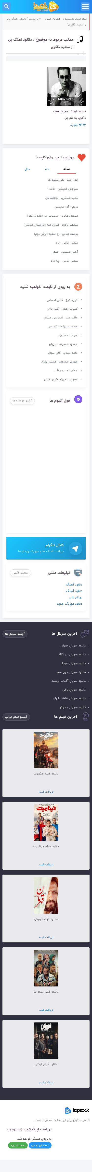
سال (27, 169)
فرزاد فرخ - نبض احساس (62, 300)
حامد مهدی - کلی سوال (63, 353)
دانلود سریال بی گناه (72, 654)
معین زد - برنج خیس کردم (61, 379)
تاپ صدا (46, 6)
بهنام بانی (75, 597)
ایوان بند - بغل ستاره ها (63, 180)
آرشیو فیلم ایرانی (16, 717)
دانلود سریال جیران (73, 646)
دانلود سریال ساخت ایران (69, 698)
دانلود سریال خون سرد (71, 672)
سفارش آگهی (20, 573)
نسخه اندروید (18, 1145)
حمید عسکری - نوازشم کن (61, 198)
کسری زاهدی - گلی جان (63, 309)
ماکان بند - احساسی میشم (61, 318)
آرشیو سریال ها (15, 634)
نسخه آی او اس (40, 1145)
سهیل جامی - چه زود (64, 261)
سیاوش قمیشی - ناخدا (63, 189)
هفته (66, 169)
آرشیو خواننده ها (22, 401)
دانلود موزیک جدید (69, 604)
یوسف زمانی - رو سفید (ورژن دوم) (56, 234)
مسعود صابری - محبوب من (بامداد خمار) (52, 216)
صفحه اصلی (52, 19)
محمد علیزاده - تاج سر (63, 326)
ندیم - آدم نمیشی (66, 207)
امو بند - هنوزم (68, 335)
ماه (47, 169)
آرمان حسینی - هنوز (65, 252)
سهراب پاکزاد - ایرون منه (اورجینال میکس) (51, 225)
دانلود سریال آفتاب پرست (68, 681)
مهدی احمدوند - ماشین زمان (59, 362)
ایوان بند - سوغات (66, 371)
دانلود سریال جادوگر (73, 707)
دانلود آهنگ (74, 585)
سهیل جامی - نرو (67, 243)
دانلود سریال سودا (74, 663)
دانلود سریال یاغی (74, 690)
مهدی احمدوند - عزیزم (63, 344)
